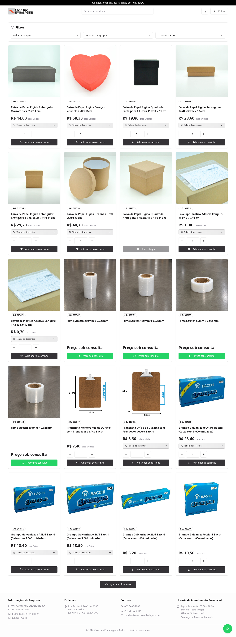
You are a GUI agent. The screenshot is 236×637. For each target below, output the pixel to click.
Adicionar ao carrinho (36, 142)
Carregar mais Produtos (118, 584)
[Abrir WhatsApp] (227, 628)
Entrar (221, 11)
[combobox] (46, 35)
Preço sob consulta (93, 355)
